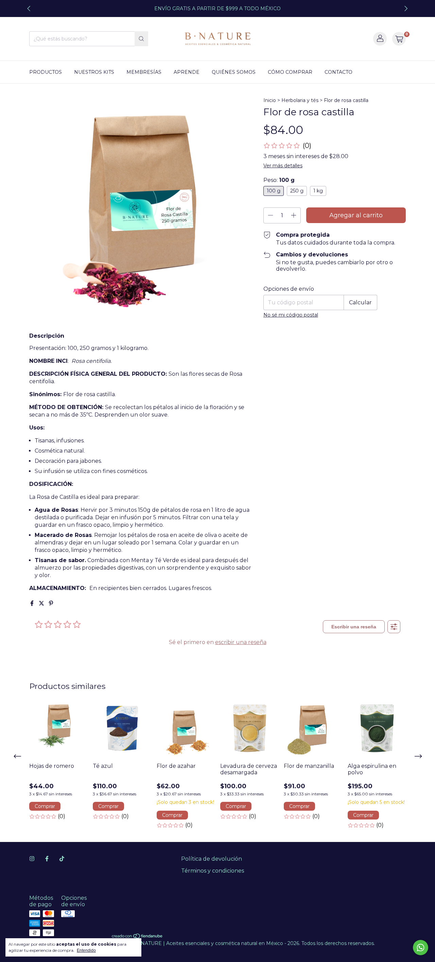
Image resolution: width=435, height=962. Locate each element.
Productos (45, 72)
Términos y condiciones (212, 870)
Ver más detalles (282, 166)
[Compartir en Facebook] (32, 603)
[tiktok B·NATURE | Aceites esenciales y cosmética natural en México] (62, 859)
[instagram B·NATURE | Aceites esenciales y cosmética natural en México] (32, 859)
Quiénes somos (234, 72)
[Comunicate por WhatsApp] (420, 947)
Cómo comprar (290, 72)
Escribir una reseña (353, 626)
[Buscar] (141, 38)
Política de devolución (211, 859)
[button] (287, 145)
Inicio (269, 100)
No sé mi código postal (290, 315)
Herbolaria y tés (299, 100)
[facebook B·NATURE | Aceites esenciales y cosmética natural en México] (47, 859)
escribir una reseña (240, 642)
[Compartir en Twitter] (42, 603)
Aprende (186, 72)
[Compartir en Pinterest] (51, 603)
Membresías (143, 72)
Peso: (279, 180)
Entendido (86, 950)
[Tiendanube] (137, 937)
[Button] (393, 626)
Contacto (338, 72)
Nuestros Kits (94, 72)
